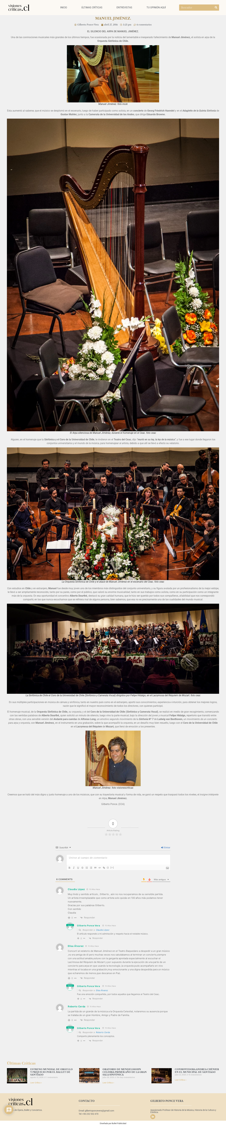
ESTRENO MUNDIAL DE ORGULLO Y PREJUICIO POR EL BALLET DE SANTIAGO (51, 1072)
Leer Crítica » (36, 1083)
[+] (112, 867)
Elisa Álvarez (102, 990)
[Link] (104, 868)
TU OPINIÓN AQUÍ (156, 7)
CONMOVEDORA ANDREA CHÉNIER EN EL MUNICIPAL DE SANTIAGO (197, 1070)
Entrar (167, 847)
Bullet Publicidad (119, 1123)
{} (108, 867)
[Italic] (74, 868)
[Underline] (78, 868)
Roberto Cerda (103, 1032)
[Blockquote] (95, 868)
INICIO (63, 7)
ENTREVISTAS (124, 7)
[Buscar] (216, 7)
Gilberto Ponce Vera (88, 925)
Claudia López (102, 930)
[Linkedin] (152, 1116)
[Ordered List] (87, 868)
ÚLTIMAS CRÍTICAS (91, 7)
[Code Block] (99, 868)
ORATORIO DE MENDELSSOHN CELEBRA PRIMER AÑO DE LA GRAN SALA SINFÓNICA (125, 1072)
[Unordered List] (91, 868)
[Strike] (82, 868)
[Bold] (69, 868)
